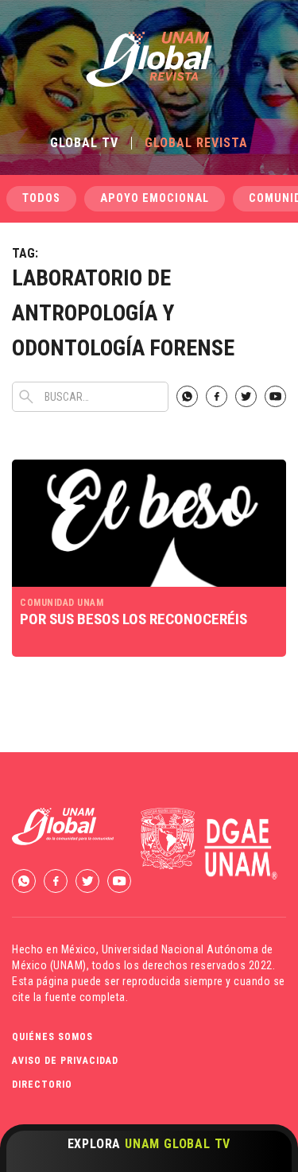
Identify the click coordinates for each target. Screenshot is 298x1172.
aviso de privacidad (65, 1060)
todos (41, 198)
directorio (42, 1084)
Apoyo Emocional (154, 198)
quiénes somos (52, 1036)
